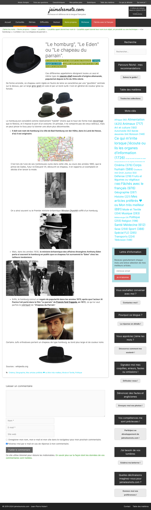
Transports (124, 236)
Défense (123, 176)
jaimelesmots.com (66, 9)
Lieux (33, 29)
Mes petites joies (75, 2)
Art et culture (125, 127)
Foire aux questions (41, 2)
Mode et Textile (68, 373)
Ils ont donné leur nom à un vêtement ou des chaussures (68, 61)
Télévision (123, 239)
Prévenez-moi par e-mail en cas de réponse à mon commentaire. (38, 444)
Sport (136, 229)
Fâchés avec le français (103, 22)
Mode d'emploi (23, 2)
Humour (56, 22)
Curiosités (20, 22)
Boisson (137, 134)
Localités (41, 29)
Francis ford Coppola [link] (66, 302)
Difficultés (44, 22)
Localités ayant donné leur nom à (61, 29)
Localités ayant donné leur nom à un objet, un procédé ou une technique (107, 29)
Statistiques (91, 2)
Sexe (121, 228)
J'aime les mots (8, 29)
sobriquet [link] (25, 305)
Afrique (120, 119)
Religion (130, 220)
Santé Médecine (129, 225)
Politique (78, 373)
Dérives (32, 22)
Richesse (85, 22)
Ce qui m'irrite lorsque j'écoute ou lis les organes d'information (130, 148)
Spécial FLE (125, 232)
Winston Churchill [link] (69, 210)
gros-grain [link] (37, 86)
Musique (131, 213)
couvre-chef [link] (66, 76)
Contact (127, 506)
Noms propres (71, 22)
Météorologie (121, 217)
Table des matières (107, 2)
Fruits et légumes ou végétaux (128, 180)
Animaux (133, 123)
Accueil (8, 22)
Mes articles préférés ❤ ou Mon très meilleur (43, 373)
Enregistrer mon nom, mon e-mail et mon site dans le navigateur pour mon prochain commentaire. (54, 439)
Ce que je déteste (125, 2)
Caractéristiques (59, 2)
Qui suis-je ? (141, 2)
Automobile (122, 131)
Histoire (122, 196)
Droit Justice (128, 172)
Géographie (20, 373)
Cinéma (12, 373)
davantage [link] (98, 121)
